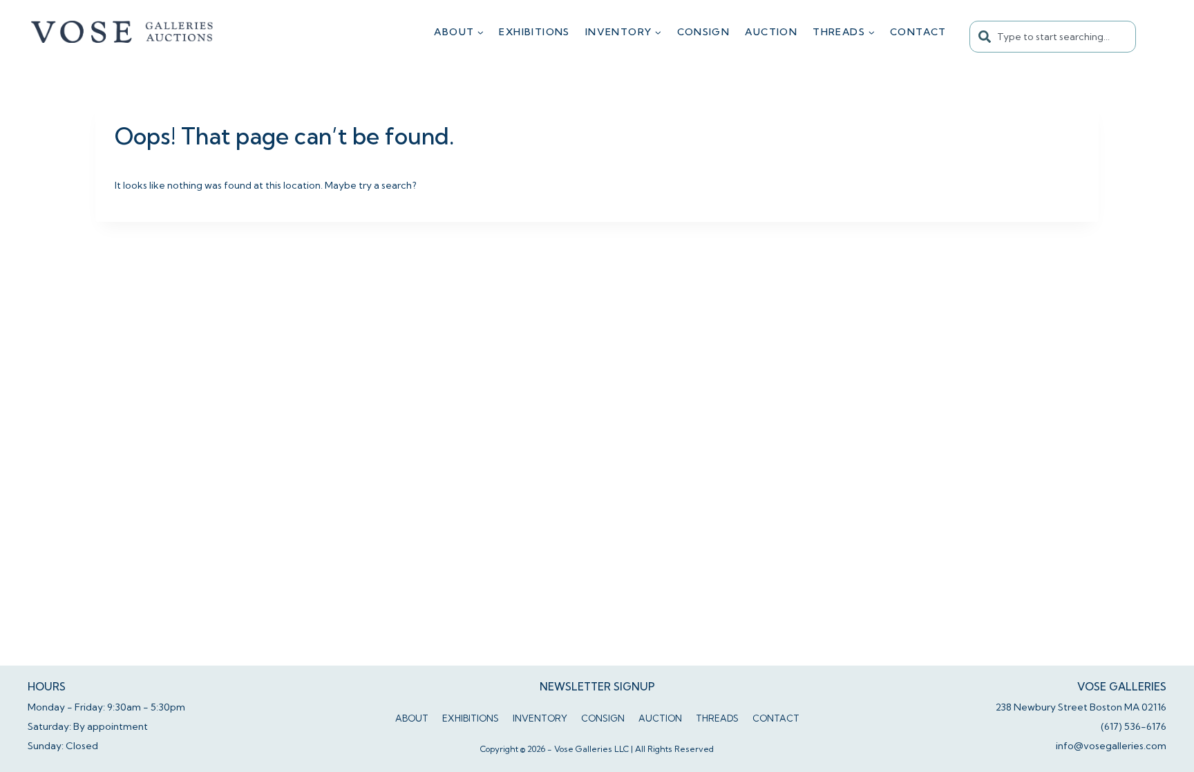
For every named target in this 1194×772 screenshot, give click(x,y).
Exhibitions (534, 32)
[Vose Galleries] (122, 32)
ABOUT (411, 718)
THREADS (717, 718)
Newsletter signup (597, 686)
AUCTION (771, 32)
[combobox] (1052, 37)
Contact (918, 32)
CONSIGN (703, 32)
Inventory (540, 718)
